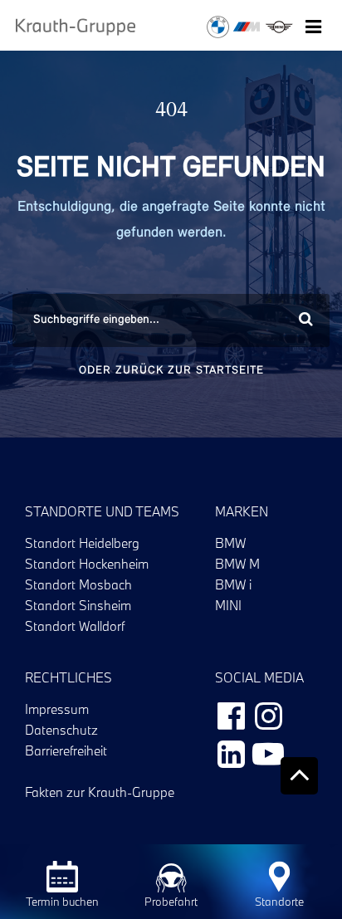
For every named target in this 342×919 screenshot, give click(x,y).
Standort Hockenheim (87, 563)
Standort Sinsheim (78, 605)
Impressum (57, 709)
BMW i (233, 584)
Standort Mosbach (78, 584)
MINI (228, 605)
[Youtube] (268, 753)
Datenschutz (61, 729)
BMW (230, 543)
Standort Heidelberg (82, 543)
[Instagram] (268, 714)
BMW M (237, 563)
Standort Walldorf (75, 626)
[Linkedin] (231, 753)
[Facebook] (231, 714)
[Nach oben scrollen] (299, 775)
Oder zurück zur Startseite (171, 370)
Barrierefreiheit (66, 750)
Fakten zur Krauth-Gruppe (99, 792)
